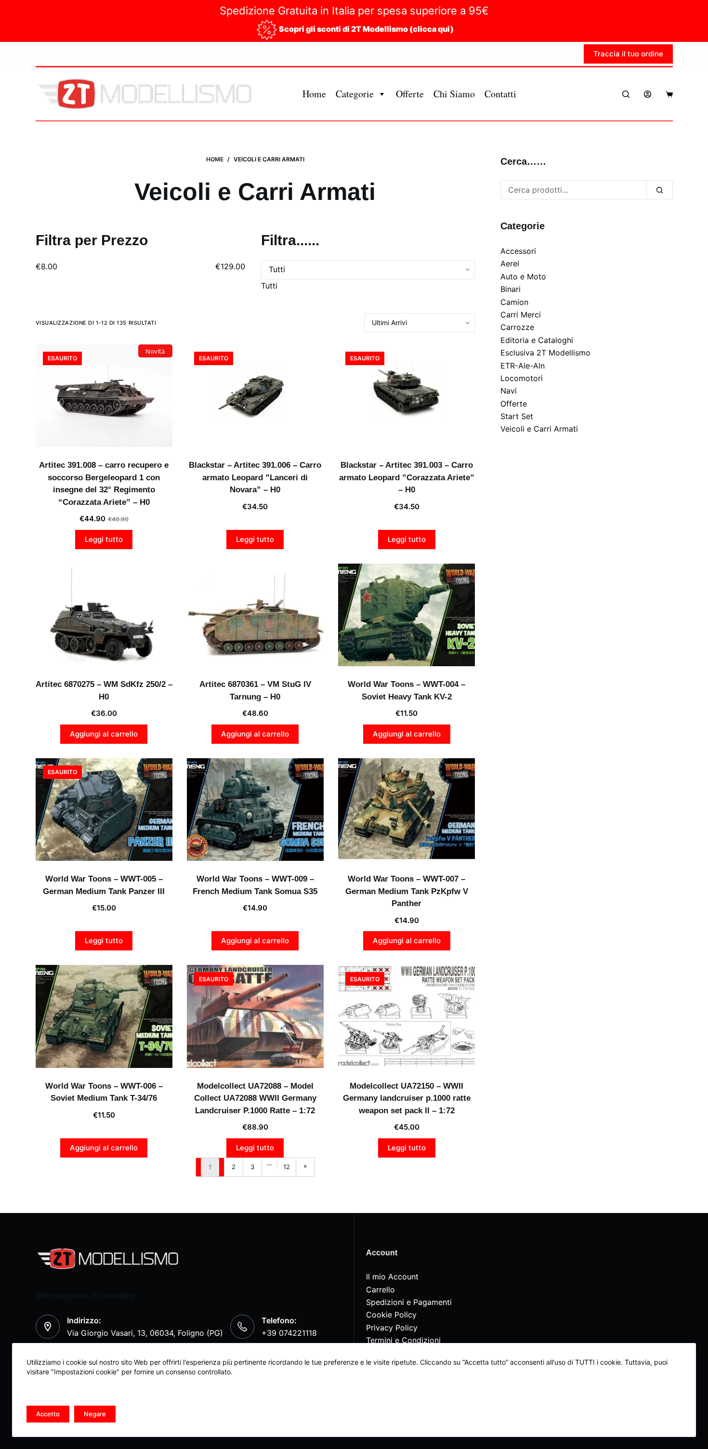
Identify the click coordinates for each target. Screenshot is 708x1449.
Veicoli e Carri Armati (539, 429)
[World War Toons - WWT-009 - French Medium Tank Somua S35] (255, 809)
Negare (95, 1414)
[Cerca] (659, 189)
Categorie (355, 93)
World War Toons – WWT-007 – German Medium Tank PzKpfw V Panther (406, 891)
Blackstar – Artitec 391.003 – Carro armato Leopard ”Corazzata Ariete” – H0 (406, 477)
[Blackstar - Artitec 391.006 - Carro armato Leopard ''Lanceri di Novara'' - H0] (255, 395)
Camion (514, 302)
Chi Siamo (454, 93)
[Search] (625, 94)
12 (286, 1167)
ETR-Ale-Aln (522, 365)
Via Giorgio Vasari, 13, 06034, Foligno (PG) (145, 1333)
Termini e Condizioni (403, 1340)
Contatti (500, 93)
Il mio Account (392, 1276)
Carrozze (517, 327)
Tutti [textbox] (269, 285)
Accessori (518, 251)
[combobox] (269, 285)
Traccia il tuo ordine (628, 53)
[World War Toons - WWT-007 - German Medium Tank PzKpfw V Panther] (406, 809)
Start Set (516, 416)
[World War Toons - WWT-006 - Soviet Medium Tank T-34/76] (104, 1016)
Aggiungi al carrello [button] (104, 733)
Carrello (380, 1289)
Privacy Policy (392, 1327)
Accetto (48, 1414)
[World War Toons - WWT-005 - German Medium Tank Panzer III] (104, 809)
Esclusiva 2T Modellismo (545, 352)
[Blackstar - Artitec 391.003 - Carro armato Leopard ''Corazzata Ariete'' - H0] (406, 395)
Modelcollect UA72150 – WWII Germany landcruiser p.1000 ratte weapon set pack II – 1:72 (407, 1098)
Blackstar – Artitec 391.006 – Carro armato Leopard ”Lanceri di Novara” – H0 (255, 477)
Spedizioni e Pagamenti (409, 1302)
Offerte (410, 93)
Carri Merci (520, 314)
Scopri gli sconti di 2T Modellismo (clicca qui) (366, 29)
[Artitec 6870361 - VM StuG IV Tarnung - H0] (255, 615)
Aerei (509, 263)
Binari (510, 289)
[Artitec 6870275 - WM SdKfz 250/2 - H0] (104, 615)
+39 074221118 (289, 1333)
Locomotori (521, 378)
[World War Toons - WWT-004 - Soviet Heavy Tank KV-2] (406, 615)
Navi (508, 390)
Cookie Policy (391, 1314)
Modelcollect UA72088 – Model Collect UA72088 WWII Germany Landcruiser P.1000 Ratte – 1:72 (255, 1098)
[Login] (647, 94)
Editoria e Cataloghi (536, 340)
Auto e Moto (523, 276)
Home (314, 93)
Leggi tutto (104, 539)
